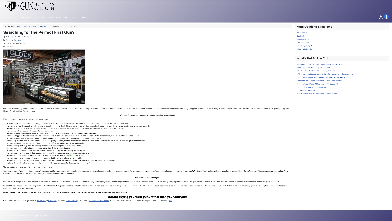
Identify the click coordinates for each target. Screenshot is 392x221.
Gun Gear (17, 40)
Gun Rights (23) (303, 43)
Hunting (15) (301, 36)
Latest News (40, 17)
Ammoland (41, 201)
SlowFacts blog (72, 201)
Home (7, 17)
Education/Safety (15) (305, 46)
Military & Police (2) (304, 49)
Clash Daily (52, 201)
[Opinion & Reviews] (30, 17)
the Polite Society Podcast (99, 201)
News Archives (79, 17)
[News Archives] (86, 17)
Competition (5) (303, 39)
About (66, 17)
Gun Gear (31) (302, 33)
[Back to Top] (388, 217)
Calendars (53, 17)
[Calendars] (59, 17)
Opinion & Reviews (21, 17)
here (170, 201)
